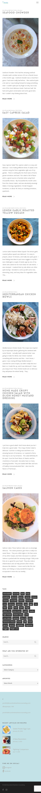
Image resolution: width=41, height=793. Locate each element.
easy (25, 604)
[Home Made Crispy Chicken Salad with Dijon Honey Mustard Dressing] (20, 443)
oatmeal (16, 618)
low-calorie (7, 618)
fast (35, 604)
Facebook (7, 771)
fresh (16, 608)
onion (30, 618)
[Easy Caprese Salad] (20, 162)
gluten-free (7, 611)
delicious (11, 604)
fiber (4, 608)
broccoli (14, 597)
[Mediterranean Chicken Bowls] (20, 345)
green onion (17, 611)
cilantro (21, 601)
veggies (5, 629)
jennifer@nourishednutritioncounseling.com (16, 703)
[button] (37, 2)
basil (22, 594)
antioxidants (7, 594)
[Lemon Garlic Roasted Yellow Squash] (20, 249)
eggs (30, 604)
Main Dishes (13, 10)
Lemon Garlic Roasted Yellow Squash (18, 211)
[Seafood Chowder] (20, 70)
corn (4, 604)
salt (25, 622)
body (28, 594)
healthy (31, 611)
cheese (34, 597)
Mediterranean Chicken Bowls (19, 295)
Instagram (8, 767)
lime (26, 615)
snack (30, 622)
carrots (27, 597)
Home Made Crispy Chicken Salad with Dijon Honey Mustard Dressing (18, 394)
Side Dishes (18, 110)
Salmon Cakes (12, 488)
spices (5, 625)
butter (21, 597)
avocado (16, 594)
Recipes (20, 10)
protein (19, 622)
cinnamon (29, 601)
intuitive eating (18, 615)
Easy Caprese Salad (16, 112)
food (10, 608)
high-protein (7, 615)
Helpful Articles (14, 208)
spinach (11, 625)
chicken (5, 601)
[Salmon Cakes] (20, 545)
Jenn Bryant (5, 10)
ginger (27, 608)
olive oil (23, 618)
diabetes (19, 604)
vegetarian (29, 625)
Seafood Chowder (15, 12)
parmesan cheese (9, 622)
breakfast (6, 597)
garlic (21, 608)
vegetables (19, 625)
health (25, 611)
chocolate (13, 601)
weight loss (14, 629)
